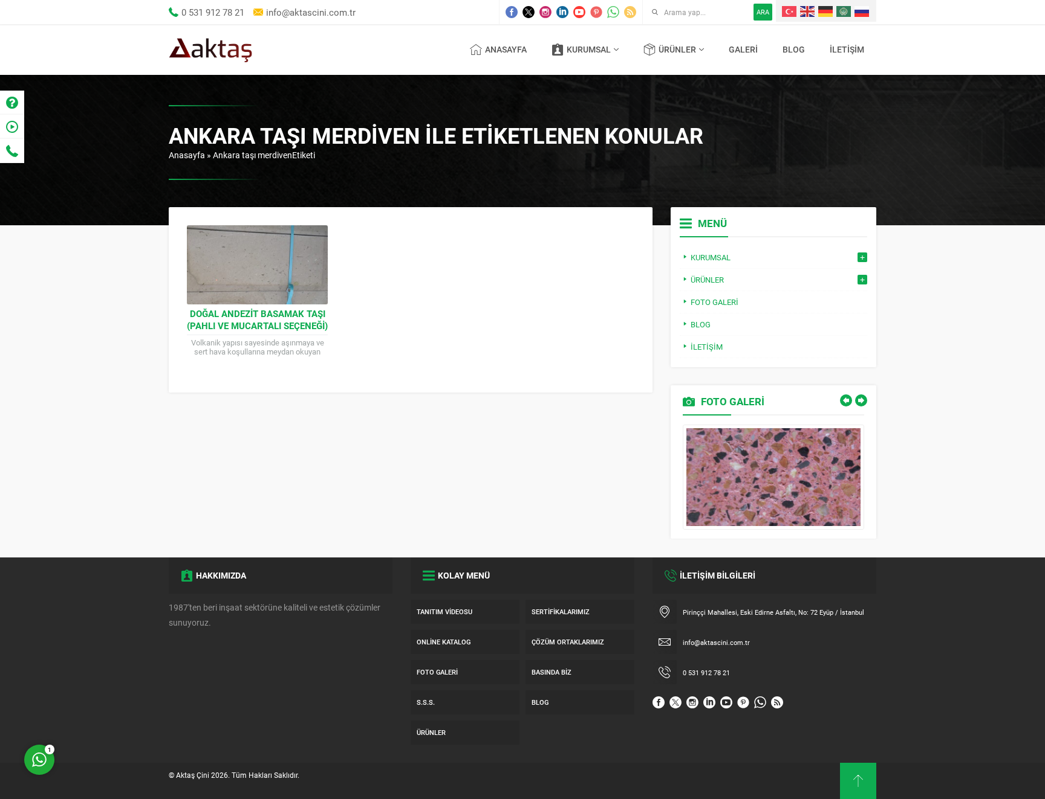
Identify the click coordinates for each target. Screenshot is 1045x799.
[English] (808, 11)
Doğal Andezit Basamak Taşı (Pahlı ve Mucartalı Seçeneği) (257, 319)
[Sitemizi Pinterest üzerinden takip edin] (596, 12)
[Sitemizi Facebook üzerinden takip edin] (512, 12)
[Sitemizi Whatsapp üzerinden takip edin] (613, 12)
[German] (826, 11)
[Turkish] (790, 11)
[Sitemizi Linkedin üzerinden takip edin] (562, 12)
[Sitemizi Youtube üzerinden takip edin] (579, 12)
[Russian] (862, 11)
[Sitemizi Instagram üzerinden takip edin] (545, 12)
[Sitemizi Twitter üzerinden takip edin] (528, 12)
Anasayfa (187, 155)
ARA (763, 11)
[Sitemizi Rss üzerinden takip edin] (630, 12)
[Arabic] (844, 11)
